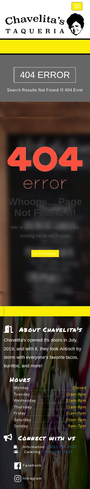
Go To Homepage (45, 253)
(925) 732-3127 (61, 447)
